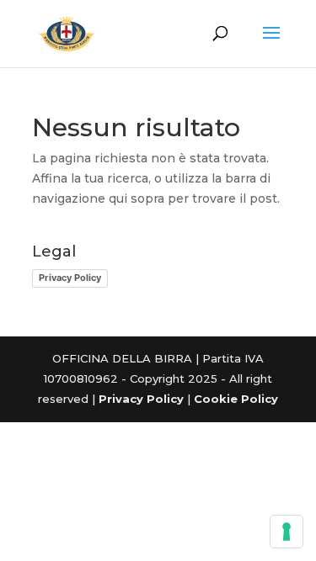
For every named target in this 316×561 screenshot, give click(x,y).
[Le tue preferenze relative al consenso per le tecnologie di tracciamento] (286, 532)
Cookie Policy (236, 398)
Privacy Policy (70, 277)
